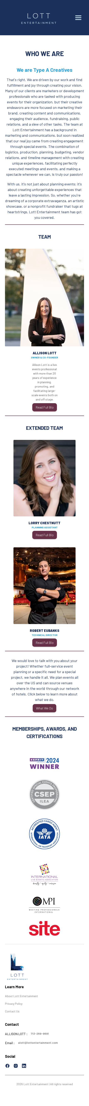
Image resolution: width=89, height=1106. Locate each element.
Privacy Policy (13, 1003)
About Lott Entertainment (21, 996)
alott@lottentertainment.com (38, 1042)
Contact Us (12, 1011)
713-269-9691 (40, 1033)
